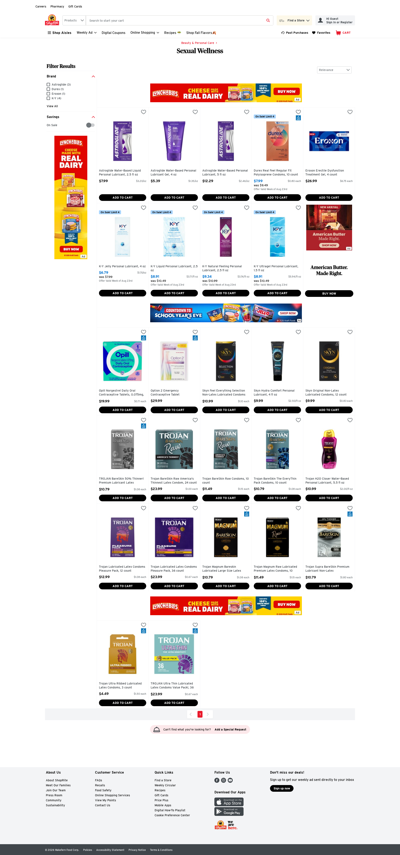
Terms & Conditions (161, 849)
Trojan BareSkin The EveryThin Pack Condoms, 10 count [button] (275, 481)
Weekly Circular (165, 785)
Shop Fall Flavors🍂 (201, 33)
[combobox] (74, 20)
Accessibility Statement (110, 849)
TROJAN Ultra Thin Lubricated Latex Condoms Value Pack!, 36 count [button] (172, 686)
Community (53, 800)
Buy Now (329, 293)
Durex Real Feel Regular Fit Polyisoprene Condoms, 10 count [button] (276, 173)
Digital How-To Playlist (170, 810)
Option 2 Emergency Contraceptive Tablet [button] (168, 393)
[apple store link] (229, 805)
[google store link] (229, 815)
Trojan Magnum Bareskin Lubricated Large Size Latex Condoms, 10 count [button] (221, 569)
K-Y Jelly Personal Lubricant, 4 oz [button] (122, 266)
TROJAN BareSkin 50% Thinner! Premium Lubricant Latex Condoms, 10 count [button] (121, 481)
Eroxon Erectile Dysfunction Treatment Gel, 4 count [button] (324, 173)
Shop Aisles (61, 33)
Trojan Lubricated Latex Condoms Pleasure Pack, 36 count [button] (174, 569)
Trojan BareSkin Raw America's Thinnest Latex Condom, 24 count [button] (174, 481)
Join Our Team (56, 790)
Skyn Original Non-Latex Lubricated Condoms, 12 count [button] (326, 393)
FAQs (98, 780)
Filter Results (61, 66)
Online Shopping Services (112, 795)
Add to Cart (122, 197)
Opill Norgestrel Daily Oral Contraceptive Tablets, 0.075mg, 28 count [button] (121, 393)
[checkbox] (49, 125)
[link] (294, 32)
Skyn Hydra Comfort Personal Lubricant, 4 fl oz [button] (274, 393)
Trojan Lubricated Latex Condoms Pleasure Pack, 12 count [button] (122, 569)
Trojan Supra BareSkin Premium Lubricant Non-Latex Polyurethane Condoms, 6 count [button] (327, 569)
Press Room (54, 795)
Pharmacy (57, 6)
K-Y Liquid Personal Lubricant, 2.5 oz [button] (174, 268)
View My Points (105, 800)
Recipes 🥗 (172, 33)
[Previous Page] (191, 714)
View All (52, 106)
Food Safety (103, 790)
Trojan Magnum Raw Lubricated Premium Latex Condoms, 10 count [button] (275, 569)
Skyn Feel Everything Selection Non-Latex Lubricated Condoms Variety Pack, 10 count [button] (223, 393)
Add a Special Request (230, 729)
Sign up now (282, 788)
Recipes (160, 790)
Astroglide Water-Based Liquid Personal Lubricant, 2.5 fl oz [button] (120, 173)
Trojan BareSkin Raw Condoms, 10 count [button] (225, 481)
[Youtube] (230, 782)
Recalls (100, 785)
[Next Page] (208, 714)
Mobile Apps (163, 805)
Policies (87, 849)
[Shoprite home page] (53, 20)
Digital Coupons (113, 33)
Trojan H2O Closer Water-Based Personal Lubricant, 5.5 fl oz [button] (327, 481)
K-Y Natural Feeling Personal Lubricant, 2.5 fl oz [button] (222, 268)
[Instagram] (223, 782)
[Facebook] (216, 782)
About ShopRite (57, 780)
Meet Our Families (58, 785)
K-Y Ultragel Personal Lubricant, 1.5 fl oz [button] (276, 268)
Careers (40, 6)
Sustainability (55, 805)
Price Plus (161, 800)
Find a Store (163, 780)
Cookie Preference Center (172, 815)
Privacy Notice (137, 849)
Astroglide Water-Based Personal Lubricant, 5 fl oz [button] (225, 173)
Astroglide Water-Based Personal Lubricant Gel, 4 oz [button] (173, 173)
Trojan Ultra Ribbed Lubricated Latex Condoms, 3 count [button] (120, 685)
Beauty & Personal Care (197, 43)
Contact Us (102, 805)
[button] (308, 19)
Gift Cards (75, 6)
